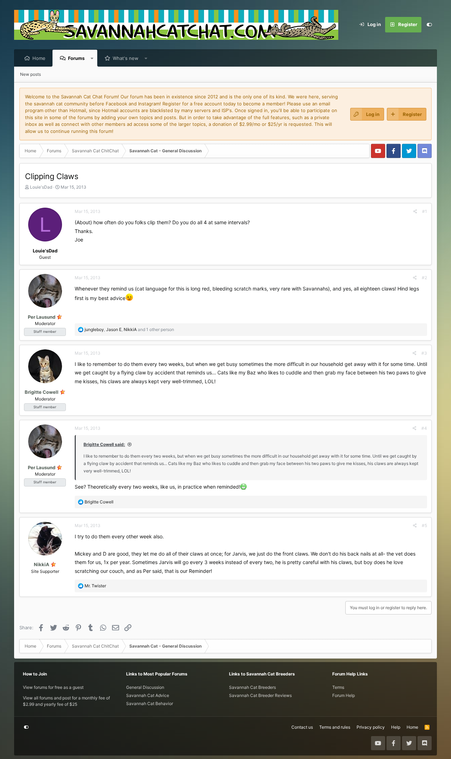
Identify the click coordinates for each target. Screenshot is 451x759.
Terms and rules (334, 727)
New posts (30, 74)
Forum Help (343, 695)
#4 (424, 428)
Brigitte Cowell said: (104, 444)
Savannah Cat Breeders (252, 687)
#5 (424, 525)
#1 (424, 211)
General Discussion (145, 687)
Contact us (302, 727)
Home (38, 58)
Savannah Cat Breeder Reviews (260, 695)
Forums (76, 58)
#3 (424, 353)
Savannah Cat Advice (147, 695)
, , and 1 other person (129, 329)
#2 (424, 277)
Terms (338, 687)
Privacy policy (371, 727)
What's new (125, 58)
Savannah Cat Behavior (149, 703)
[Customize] (429, 24)
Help (395, 727)
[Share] (415, 211)
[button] (92, 58)
